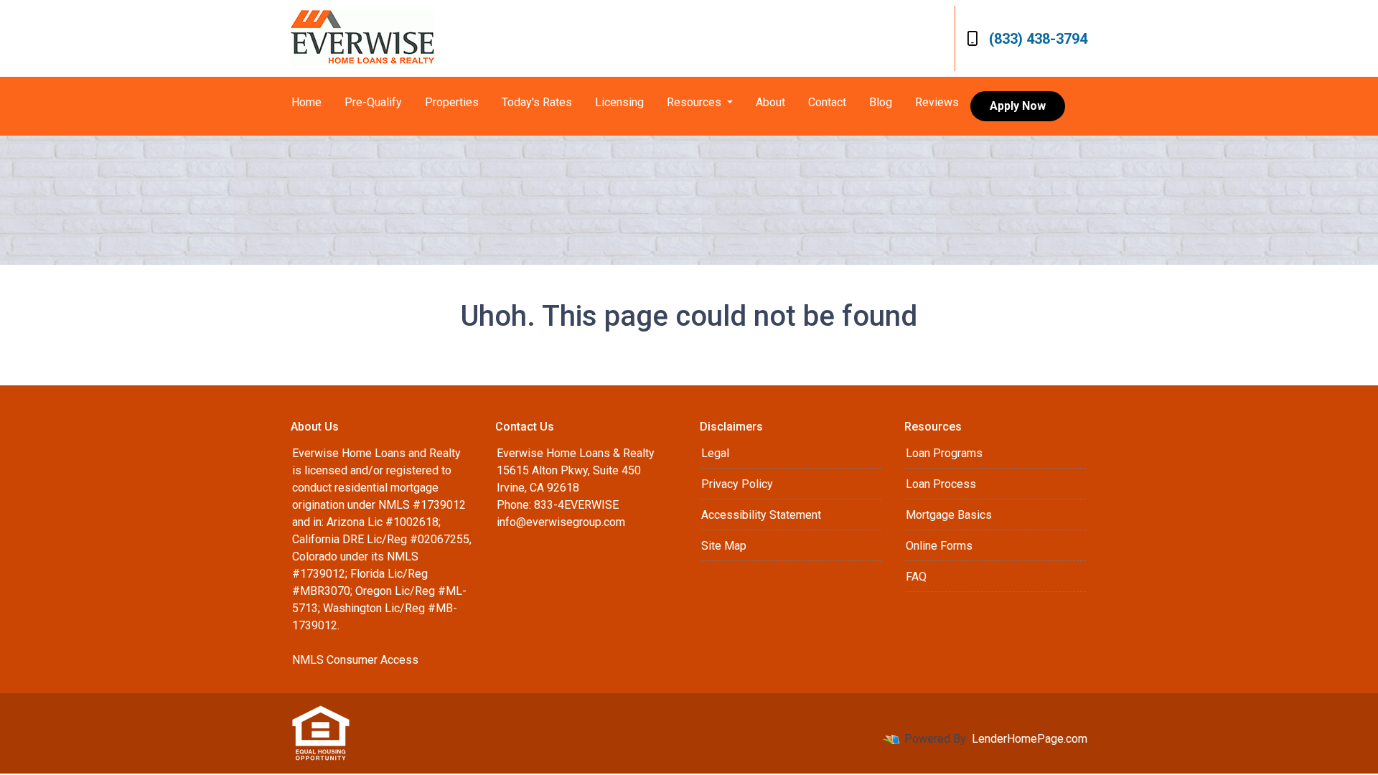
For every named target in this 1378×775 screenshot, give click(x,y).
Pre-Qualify (373, 102)
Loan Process (941, 484)
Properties (452, 102)
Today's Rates (537, 102)
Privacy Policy (737, 484)
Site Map (723, 546)
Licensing (619, 102)
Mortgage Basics (949, 515)
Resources (695, 102)
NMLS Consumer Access (355, 660)
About (770, 102)
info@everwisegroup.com (561, 522)
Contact (827, 102)
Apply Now (1018, 106)
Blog (880, 102)
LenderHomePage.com (1029, 739)
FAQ (916, 576)
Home (306, 102)
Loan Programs (944, 453)
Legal (715, 453)
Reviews (937, 102)
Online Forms (939, 546)
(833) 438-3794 (1038, 38)
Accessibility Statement (761, 515)
